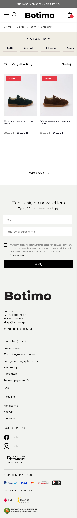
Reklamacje (11, 367)
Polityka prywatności (17, 380)
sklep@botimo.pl (15, 322)
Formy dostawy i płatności (21, 361)
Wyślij (38, 264)
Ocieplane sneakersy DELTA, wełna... (18, 122)
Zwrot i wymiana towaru (19, 354)
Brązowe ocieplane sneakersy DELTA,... (55, 122)
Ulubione (9, 418)
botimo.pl (19, 437)
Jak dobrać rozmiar (16, 341)
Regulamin (10, 374)
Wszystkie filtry (21, 64)
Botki (10, 48)
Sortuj (66, 64)
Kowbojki (29, 48)
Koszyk (8, 412)
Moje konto (11, 405)
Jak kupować (12, 348)
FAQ (6, 387)
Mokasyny (50, 48)
